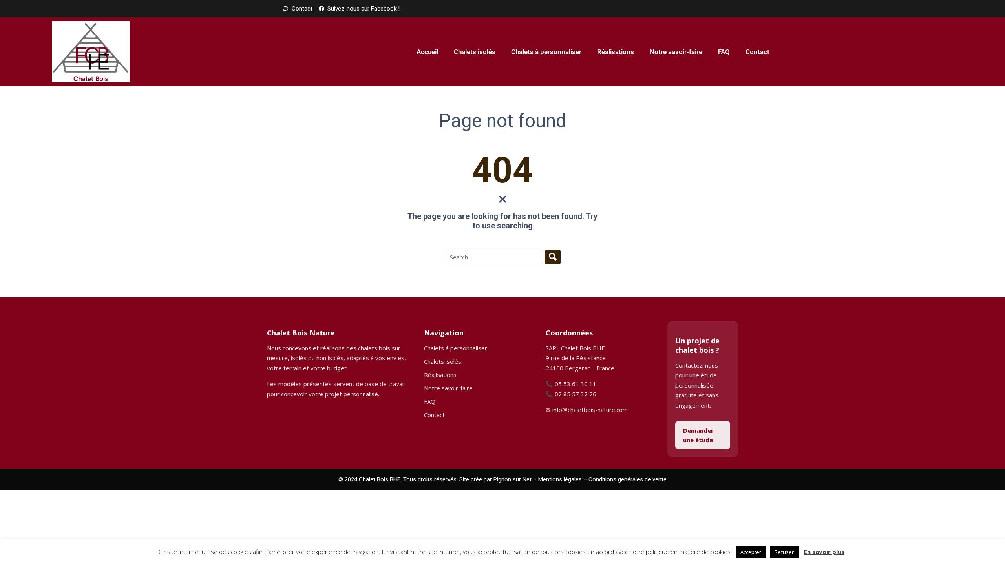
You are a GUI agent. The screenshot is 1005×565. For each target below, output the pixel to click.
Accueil (427, 52)
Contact (757, 52)
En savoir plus (824, 552)
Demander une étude (698, 435)
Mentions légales (560, 479)
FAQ (724, 52)
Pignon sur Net (512, 479)
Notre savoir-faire (676, 52)
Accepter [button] (750, 552)
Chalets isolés (474, 52)
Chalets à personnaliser (546, 52)
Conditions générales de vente (627, 479)
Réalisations (615, 52)
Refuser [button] (784, 552)
